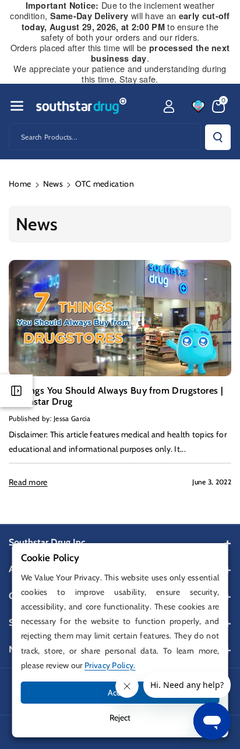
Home (20, 184)
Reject (120, 717)
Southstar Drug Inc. (48, 542)
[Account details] (169, 106)
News (53, 184)
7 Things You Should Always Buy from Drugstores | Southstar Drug (116, 396)
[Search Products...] (218, 137)
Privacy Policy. (110, 665)
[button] (17, 106)
